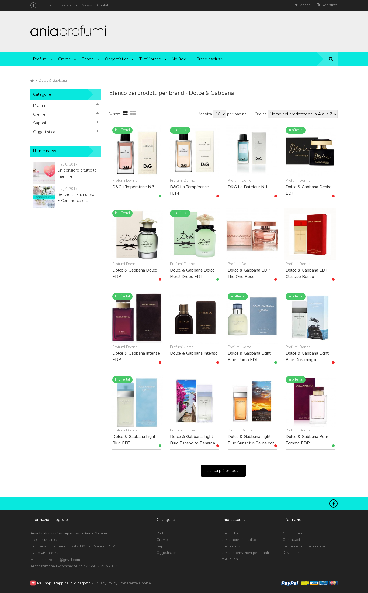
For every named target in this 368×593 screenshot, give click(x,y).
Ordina (261, 114)
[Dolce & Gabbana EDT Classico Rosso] (310, 234)
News (87, 5)
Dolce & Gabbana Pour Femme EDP (307, 440)
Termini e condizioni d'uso (304, 546)
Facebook (33, 5)
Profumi (40, 59)
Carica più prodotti (223, 471)
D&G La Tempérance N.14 (189, 190)
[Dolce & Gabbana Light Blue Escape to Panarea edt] (194, 401)
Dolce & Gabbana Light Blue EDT (133, 440)
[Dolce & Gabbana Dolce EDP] (137, 234)
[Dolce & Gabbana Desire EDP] (310, 151)
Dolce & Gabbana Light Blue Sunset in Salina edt (251, 440)
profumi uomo (239, 180)
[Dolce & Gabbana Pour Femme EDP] (310, 401)
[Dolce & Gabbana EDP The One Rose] (252, 234)
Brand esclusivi (210, 59)
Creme (64, 59)
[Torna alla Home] (32, 80)
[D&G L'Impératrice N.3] (137, 151)
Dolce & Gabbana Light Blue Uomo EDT (249, 356)
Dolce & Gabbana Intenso (194, 353)
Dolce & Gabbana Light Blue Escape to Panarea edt (192, 440)
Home (47, 5)
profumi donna (124, 180)
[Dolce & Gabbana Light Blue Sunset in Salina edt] (252, 401)
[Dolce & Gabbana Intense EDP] (137, 318)
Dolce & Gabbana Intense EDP (136, 356)
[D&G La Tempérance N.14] (194, 151)
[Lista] (133, 113)
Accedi (305, 5)
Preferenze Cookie (135, 583)
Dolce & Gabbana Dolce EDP (134, 273)
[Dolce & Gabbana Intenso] (194, 318)
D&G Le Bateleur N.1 (248, 187)
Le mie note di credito (238, 539)
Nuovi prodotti (294, 533)
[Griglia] (125, 113)
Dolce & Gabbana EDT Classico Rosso (306, 273)
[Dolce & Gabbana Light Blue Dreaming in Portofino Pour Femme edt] (310, 318)
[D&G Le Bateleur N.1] (252, 151)
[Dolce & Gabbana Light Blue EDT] (137, 401)
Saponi (88, 59)
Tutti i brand (150, 59)
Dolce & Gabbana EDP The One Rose (249, 273)
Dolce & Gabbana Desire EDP (309, 190)
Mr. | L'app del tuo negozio (64, 583)
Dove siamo (67, 5)
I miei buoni (229, 559)
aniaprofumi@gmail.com (59, 559)
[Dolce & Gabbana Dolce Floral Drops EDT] (194, 234)
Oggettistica (117, 59)
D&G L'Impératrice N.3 (133, 187)
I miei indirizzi (230, 546)
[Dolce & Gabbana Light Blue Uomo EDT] (252, 318)
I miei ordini (229, 533)
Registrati (330, 5)
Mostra (206, 114)
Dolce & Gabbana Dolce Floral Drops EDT (192, 273)
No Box (179, 59)
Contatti (103, 5)
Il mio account (232, 520)
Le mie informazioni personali (244, 552)
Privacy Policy (105, 583)
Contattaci (291, 539)
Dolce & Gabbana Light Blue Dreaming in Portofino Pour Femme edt (307, 356)
